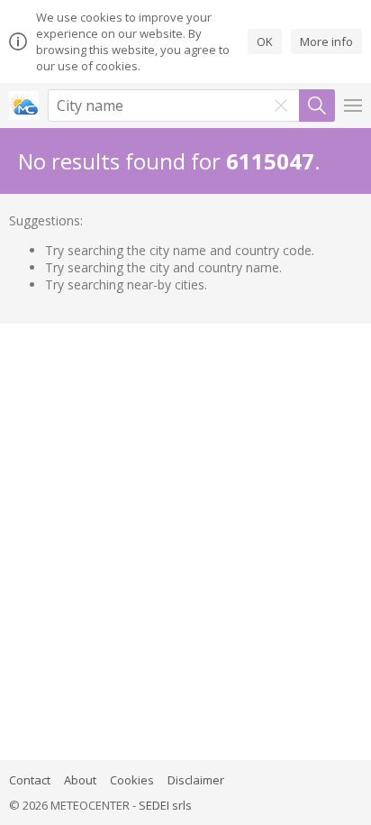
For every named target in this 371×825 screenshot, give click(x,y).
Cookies (132, 780)
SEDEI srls (165, 805)
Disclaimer (195, 780)
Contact (29, 780)
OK (265, 41)
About (80, 780)
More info (326, 41)
